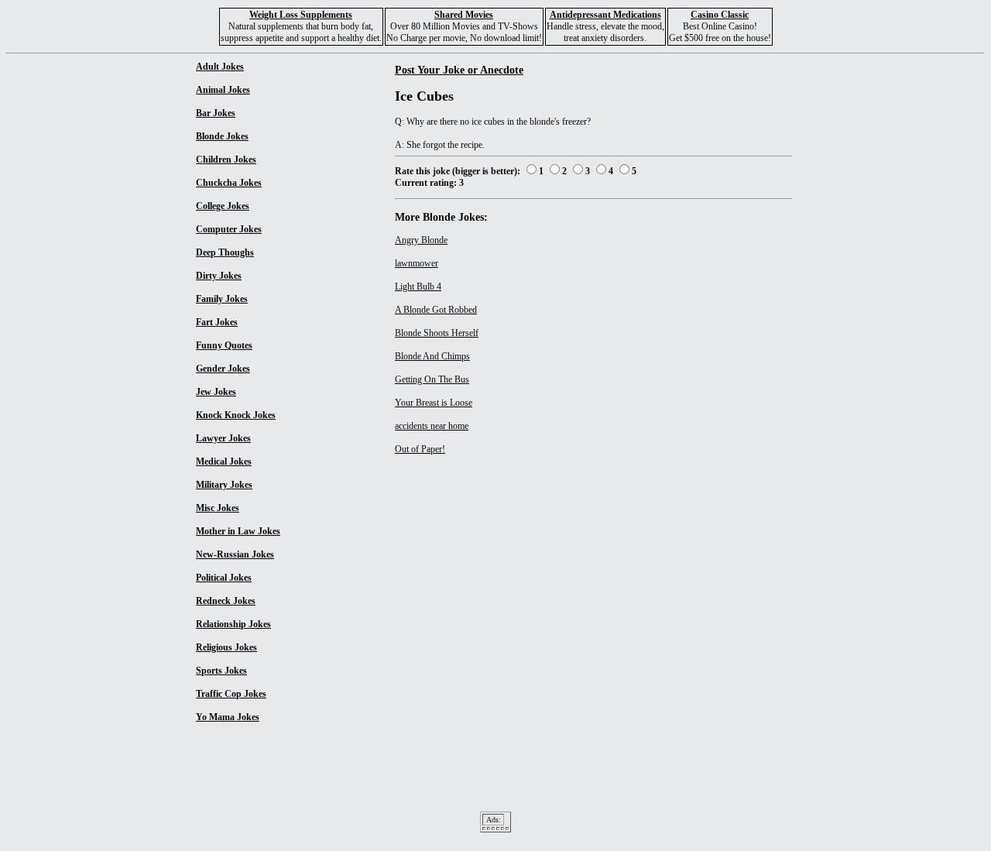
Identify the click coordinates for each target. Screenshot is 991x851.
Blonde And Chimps (432, 356)
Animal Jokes (223, 89)
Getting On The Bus (432, 379)
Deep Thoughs (225, 252)
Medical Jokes (224, 461)
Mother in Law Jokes (238, 531)
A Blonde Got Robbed (436, 309)
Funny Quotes (224, 345)
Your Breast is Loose (433, 402)
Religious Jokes (226, 647)
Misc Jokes (217, 508)
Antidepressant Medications (605, 14)
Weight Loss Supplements (300, 14)
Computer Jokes (229, 229)
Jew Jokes (216, 391)
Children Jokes (226, 159)
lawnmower (416, 263)
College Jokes (222, 206)
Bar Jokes (215, 113)
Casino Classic (720, 14)
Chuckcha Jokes (229, 182)
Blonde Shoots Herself (436, 333)
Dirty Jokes (219, 275)
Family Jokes (222, 298)
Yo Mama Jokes (227, 717)
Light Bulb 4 (418, 286)
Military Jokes (224, 484)
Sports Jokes (221, 670)
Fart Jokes (217, 322)
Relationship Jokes (233, 624)
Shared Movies (463, 14)
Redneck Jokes (225, 600)
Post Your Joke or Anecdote (459, 69)
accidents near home (431, 425)
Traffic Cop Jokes (231, 693)
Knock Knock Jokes (236, 415)
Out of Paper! (420, 449)
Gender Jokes (223, 368)
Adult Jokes (220, 66)
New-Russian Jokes (235, 554)
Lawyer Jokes (223, 438)
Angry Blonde (421, 240)
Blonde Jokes (222, 136)
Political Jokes (224, 577)
